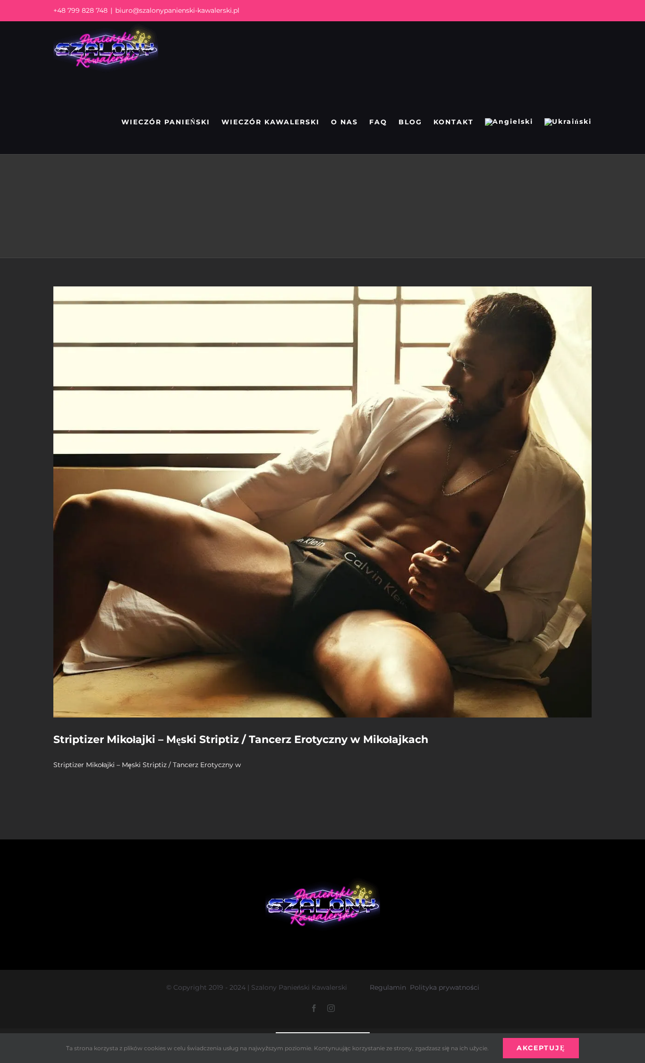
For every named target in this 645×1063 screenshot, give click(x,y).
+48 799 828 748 (80, 10)
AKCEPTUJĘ (541, 1048)
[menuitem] (509, 122)
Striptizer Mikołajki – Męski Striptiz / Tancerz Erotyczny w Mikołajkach (240, 739)
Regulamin (388, 987)
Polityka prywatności (444, 987)
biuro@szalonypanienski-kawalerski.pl (177, 10)
